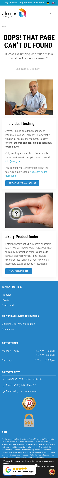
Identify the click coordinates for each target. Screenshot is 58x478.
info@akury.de (13, 161)
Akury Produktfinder (18, 271)
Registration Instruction (32, 2)
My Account (11, 2)
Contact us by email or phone (22, 183)
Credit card (8, 305)
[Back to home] (14, 13)
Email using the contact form (21, 391)
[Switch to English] (53, 2)
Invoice (6, 300)
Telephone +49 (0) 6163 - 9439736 (24, 378)
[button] (50, 13)
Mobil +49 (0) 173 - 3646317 (21, 385)
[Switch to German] (48, 2)
